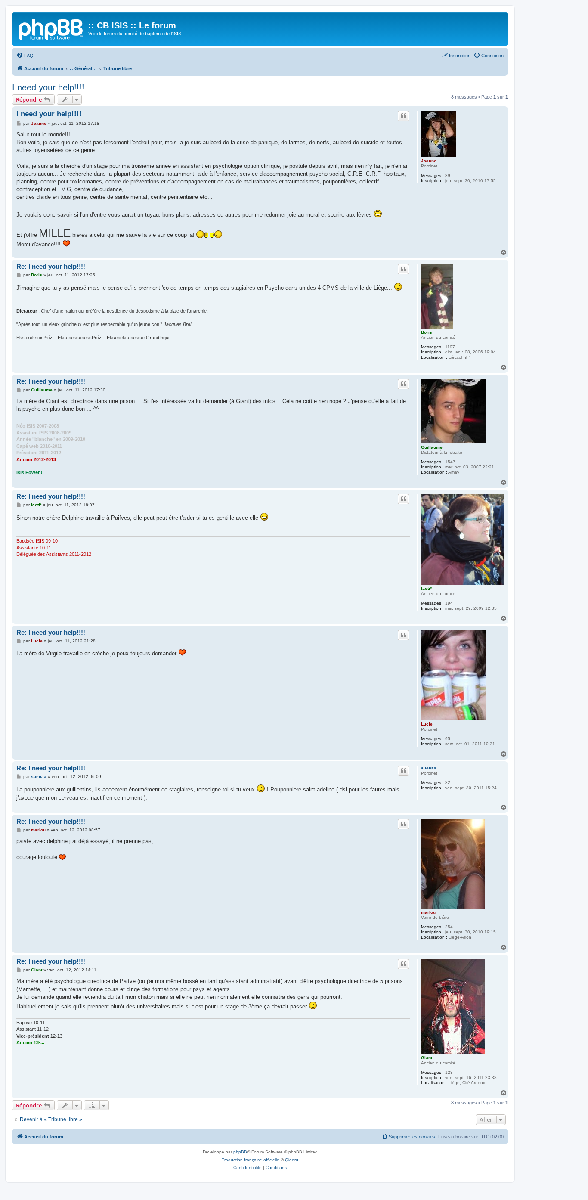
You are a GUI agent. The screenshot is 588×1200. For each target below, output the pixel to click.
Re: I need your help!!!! (50, 266)
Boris (426, 332)
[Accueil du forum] (51, 28)
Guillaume (432, 447)
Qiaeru (291, 1159)
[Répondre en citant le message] (403, 116)
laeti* (426, 588)
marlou (428, 912)
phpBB (240, 1152)
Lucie (427, 724)
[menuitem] (25, 55)
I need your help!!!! (48, 87)
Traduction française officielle (250, 1159)
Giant (426, 1057)
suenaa (428, 768)
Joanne (428, 160)
